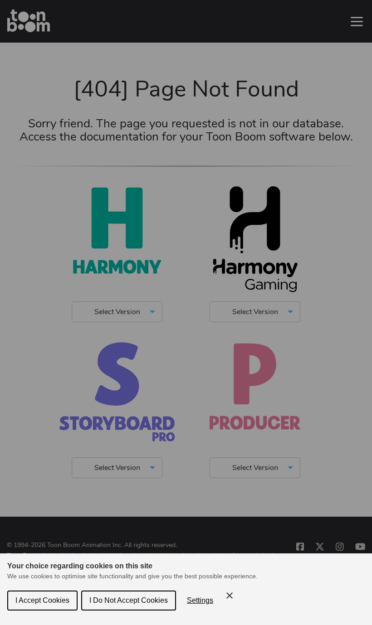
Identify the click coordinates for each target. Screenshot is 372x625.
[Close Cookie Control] (229, 595)
